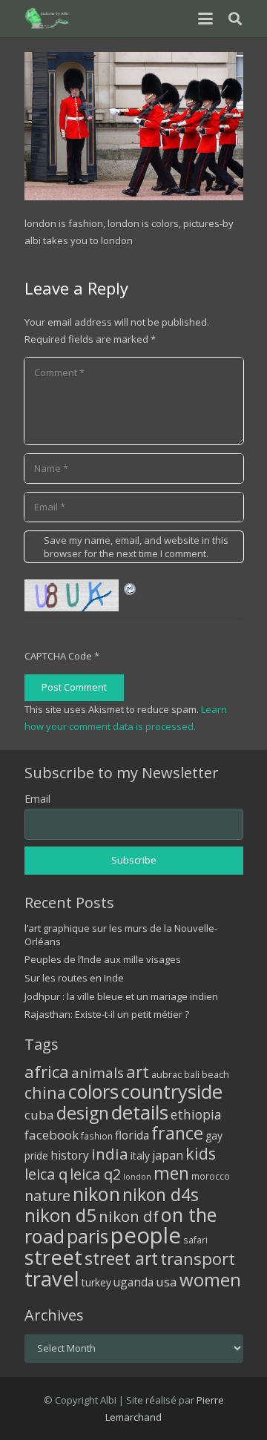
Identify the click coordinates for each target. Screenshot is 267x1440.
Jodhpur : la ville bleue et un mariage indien (121, 996)
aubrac (166, 1074)
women (210, 1279)
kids (200, 1153)
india (109, 1153)
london (137, 1176)
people (146, 1235)
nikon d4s (160, 1194)
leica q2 (95, 1174)
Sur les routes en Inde (74, 977)
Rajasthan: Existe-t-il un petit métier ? (106, 1014)
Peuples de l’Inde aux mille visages (102, 959)
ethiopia (196, 1114)
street (53, 1257)
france (177, 1133)
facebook (51, 1134)
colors (93, 1091)
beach (215, 1074)
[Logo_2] (47, 18)
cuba (39, 1114)
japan (167, 1155)
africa (46, 1071)
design (82, 1113)
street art (121, 1258)
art (137, 1071)
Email (37, 799)
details (139, 1112)
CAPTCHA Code (58, 656)
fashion (97, 1136)
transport (197, 1258)
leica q (45, 1173)
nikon (96, 1193)
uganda (133, 1282)
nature (47, 1196)
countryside (171, 1092)
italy (140, 1155)
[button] (205, 18)
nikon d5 (60, 1215)
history (69, 1155)
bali (192, 1074)
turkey (96, 1282)
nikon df (129, 1216)
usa (166, 1281)
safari (195, 1240)
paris (87, 1236)
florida (132, 1135)
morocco (210, 1176)
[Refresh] (130, 587)
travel (51, 1278)
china (45, 1092)
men (171, 1173)
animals (97, 1072)
